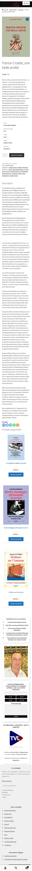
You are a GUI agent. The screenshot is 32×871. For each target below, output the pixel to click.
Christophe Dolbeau (18, 169)
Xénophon (20, 9)
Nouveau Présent (9, 831)
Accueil (6, 9)
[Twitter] (7, 425)
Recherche (16, 868)
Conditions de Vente (10, 856)
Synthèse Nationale (10, 842)
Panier (24, 866)
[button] (27, 19)
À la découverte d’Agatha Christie (17, 622)
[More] (17, 425)
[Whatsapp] (14, 425)
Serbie (20, 173)
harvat (8, 171)
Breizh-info (7, 814)
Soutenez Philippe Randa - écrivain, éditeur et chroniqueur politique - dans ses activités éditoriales (16, 686)
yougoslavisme (13, 176)
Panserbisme (24, 171)
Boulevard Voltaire (10, 810)
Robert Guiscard (6, 173)
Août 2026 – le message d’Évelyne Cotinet (17, 625)
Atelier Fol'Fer (13, 9)
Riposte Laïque (8, 838)
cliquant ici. (16, 760)
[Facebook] (3, 425)
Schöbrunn (15, 173)
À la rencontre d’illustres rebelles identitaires (17, 629)
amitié (10, 169)
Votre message (16, 703)
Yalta (23, 173)
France (4, 171)
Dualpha (19, 167)
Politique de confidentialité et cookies (16, 859)
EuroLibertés (8, 817)
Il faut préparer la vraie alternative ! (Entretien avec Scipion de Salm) (17, 638)
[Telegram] (10, 425)
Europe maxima (9, 821)
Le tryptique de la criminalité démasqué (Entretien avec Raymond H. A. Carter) (17, 634)
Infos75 (6, 824)
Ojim (5, 835)
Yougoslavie (5, 176)
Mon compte (5, 868)
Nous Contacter (7, 781)
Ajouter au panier (16, 155)
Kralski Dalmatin (15, 171)
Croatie (26, 169)
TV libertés (7, 845)
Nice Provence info (10, 828)
